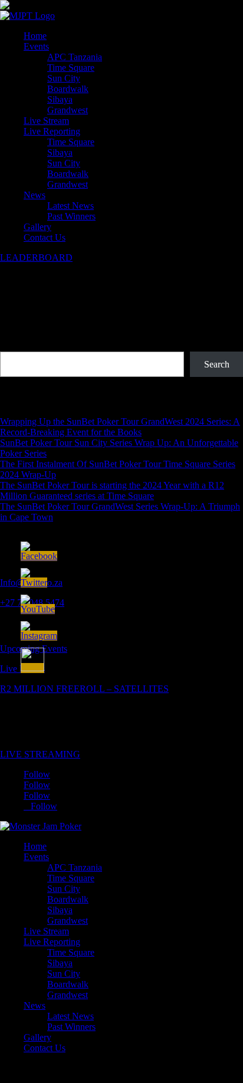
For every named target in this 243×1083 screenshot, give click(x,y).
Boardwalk (67, 89)
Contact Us (44, 237)
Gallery (37, 227)
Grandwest (67, 110)
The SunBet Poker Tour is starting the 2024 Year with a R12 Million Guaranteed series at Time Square (112, 490)
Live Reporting (52, 131)
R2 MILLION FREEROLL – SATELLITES (84, 689)
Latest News (70, 206)
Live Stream (46, 121)
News (34, 195)
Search (12, 346)
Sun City (63, 78)
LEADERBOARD (36, 257)
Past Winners (71, 216)
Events (36, 46)
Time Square (70, 68)
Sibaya (60, 99)
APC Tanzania (74, 57)
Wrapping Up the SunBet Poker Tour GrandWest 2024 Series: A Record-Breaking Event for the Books (120, 426)
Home (35, 36)
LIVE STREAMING (40, 754)
